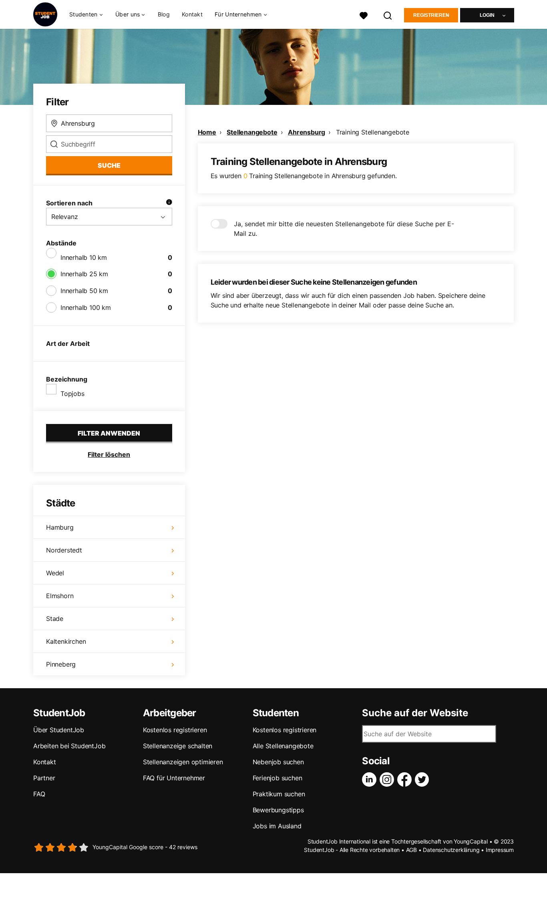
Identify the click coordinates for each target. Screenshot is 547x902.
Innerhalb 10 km (83, 257)
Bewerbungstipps (278, 810)
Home (207, 132)
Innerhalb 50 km (84, 291)
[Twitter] (423, 779)
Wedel (55, 573)
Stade (54, 619)
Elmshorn (59, 596)
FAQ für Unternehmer (174, 778)
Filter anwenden (109, 433)
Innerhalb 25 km (84, 274)
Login (487, 15)
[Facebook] (406, 779)
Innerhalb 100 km (85, 307)
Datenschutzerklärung (451, 849)
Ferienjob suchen (277, 778)
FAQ (39, 794)
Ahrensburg (306, 132)
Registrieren (431, 15)
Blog (164, 14)
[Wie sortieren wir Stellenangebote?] (169, 203)
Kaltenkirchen (66, 641)
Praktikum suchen (279, 794)
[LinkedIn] (371, 779)
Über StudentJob (58, 730)
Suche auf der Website (415, 713)
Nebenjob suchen (278, 762)
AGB (411, 849)
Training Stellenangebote (372, 132)
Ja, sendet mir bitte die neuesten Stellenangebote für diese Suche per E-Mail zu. (344, 228)
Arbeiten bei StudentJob (69, 746)
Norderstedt (64, 550)
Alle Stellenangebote (283, 746)
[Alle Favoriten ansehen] (363, 14)
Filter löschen (109, 454)
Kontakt (192, 14)
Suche (109, 165)
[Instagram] (388, 779)
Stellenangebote (252, 132)
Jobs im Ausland (277, 826)
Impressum (500, 849)
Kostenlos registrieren (175, 730)
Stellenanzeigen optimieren (183, 762)
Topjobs (72, 394)
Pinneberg (61, 664)
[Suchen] (388, 14)
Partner (44, 778)
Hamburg (60, 527)
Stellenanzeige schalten (177, 746)
